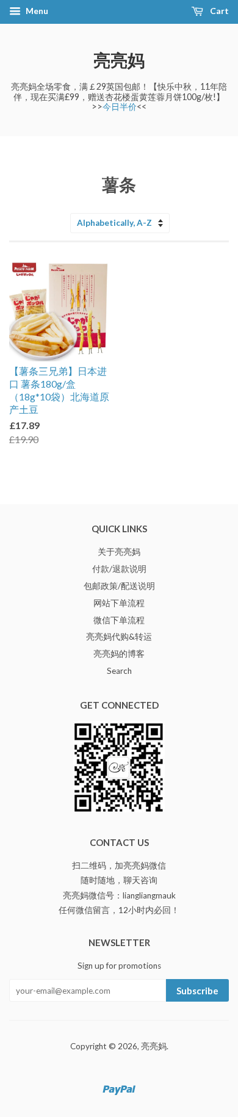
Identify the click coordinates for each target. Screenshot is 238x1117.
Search (119, 671)
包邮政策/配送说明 (119, 586)
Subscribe (197, 990)
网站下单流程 (119, 603)
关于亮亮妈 (119, 552)
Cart (218, 10)
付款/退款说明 (119, 569)
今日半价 (120, 106)
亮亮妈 (119, 59)
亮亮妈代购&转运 (119, 637)
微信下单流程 (119, 620)
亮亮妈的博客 (119, 654)
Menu (36, 10)
